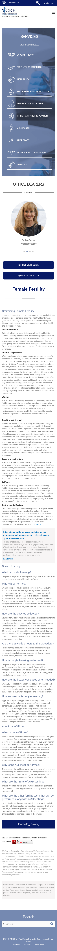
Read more (8, 559)
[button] (24, 251)
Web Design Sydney (26, 939)
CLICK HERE (37, 524)
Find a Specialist (48, 3)
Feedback (27, 945)
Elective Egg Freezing (28, 824)
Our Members (13, 2)
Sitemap (16, 945)
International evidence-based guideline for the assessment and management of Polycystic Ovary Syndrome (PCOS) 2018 (26, 535)
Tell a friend (39, 945)
